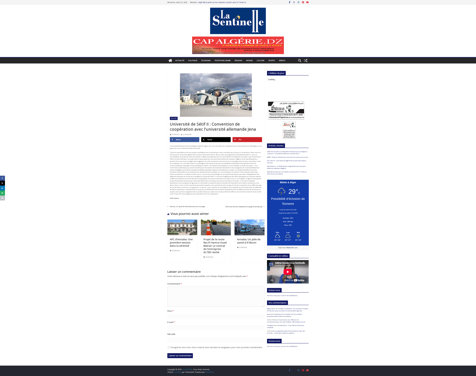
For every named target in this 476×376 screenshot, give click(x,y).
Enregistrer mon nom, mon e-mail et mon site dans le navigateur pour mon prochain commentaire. (216, 347)
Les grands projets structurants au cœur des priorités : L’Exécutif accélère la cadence (286, 332)
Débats (282, 60)
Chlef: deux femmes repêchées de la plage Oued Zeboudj (243, 207)
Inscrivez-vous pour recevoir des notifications (282, 295)
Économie (206, 60)
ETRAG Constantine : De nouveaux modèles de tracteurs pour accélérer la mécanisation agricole (287, 310)
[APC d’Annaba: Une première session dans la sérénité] (182, 221)
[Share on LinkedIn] (2, 188)
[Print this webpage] (2, 198)
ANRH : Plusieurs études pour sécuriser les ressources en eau (287, 157)
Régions (238, 60)
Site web (171, 334)
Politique (192, 60)
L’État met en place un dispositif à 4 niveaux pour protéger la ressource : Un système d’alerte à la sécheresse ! (287, 153)
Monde (249, 60)
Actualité (179, 60)
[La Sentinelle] (170, 60)
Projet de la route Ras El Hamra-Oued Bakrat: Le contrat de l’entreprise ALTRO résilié (215, 246)
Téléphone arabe (223, 60)
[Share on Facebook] (2, 178)
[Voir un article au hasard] (306, 60)
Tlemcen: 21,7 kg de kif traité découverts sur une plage (187, 206)
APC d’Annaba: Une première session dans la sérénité (181, 242)
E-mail (171, 322)
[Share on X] (2, 183)
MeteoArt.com (292, 248)
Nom (170, 311)
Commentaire (174, 283)
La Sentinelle (187, 134)
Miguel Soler (271, 309)
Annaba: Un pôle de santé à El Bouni (248, 241)
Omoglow (270, 325)
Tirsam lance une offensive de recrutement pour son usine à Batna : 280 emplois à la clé (286, 321)
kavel (268, 314)
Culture (260, 60)
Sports (271, 60)
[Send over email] (2, 193)
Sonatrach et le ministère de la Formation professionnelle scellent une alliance (284, 315)
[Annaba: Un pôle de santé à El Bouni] (249, 221)
